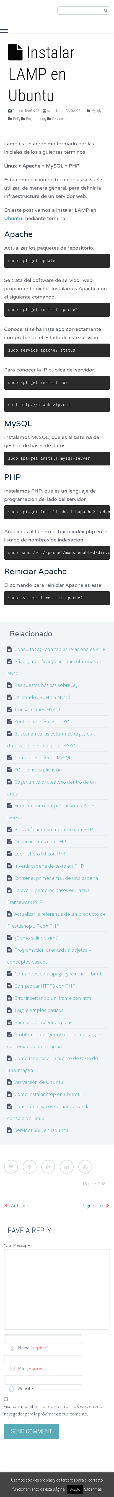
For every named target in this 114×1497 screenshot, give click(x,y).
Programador (35, 118)
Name (33, 1348)
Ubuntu (14, 218)
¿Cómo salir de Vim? (36, 937)
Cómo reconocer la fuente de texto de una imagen (52, 1064)
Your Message (17, 1245)
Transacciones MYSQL (37, 709)
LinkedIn (67, 1167)
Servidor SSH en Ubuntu (41, 1130)
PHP (10, 31)
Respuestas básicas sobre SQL (47, 685)
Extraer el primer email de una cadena (56, 878)
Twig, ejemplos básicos (38, 1010)
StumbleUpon (85, 1167)
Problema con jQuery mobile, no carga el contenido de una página (55, 1040)
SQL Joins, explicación (38, 769)
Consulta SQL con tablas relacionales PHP (60, 649)
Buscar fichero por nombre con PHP (53, 829)
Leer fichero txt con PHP (40, 853)
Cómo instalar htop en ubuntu (47, 1094)
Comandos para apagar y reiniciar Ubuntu (59, 973)
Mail (31, 1368)
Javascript (62, 31)
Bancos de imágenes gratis (43, 1022)
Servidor (58, 118)
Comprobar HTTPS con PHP (44, 985)
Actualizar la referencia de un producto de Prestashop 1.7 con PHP (56, 919)
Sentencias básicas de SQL (43, 721)
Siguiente (93, 1205)
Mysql (33, 31)
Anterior (19, 1205)
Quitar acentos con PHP (40, 841)
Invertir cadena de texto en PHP (49, 865)
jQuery (91, 31)
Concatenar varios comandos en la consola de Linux (48, 1112)
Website (25, 1388)
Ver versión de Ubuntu (38, 1082)
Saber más (93, 1489)
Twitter (11, 1167)
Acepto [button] (75, 1489)
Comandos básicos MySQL (42, 757)
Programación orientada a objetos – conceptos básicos (49, 955)
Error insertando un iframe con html (53, 997)
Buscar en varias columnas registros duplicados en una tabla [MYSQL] (49, 739)
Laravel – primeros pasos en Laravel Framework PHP (49, 896)
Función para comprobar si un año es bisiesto (51, 811)
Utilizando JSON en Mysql (42, 697)
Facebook (30, 1167)
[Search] (106, 11)
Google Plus (48, 1167)
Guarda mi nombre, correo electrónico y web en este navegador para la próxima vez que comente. (53, 1410)
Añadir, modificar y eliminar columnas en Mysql (55, 667)
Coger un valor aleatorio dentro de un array (51, 787)
